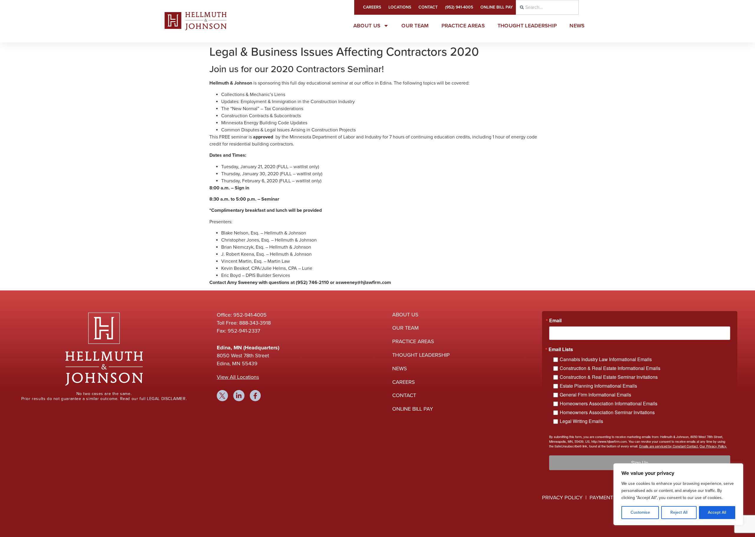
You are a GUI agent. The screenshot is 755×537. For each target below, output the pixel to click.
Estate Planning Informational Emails (598, 385)
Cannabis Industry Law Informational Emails (606, 359)
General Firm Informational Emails (595, 394)
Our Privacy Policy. (713, 446)
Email (555, 320)
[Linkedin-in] (238, 395)
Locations (399, 7)
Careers (372, 7)
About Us (366, 25)
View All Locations (238, 377)
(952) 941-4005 (459, 7)
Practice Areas (463, 25)
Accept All (717, 512)
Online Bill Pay (496, 7)
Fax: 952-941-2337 (238, 331)
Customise (640, 512)
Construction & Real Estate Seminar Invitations (609, 377)
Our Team (415, 25)
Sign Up (639, 462)
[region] (678, 494)
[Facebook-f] (255, 395)
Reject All (678, 512)
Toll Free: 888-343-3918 (244, 323)
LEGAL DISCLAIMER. (167, 398)
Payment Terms (610, 497)
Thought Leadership (527, 25)
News (577, 25)
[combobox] (547, 7)
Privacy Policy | (566, 497)
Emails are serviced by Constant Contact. (669, 446)
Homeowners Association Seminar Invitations (607, 412)
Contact (428, 7)
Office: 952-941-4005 (242, 315)
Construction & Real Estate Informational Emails (610, 368)
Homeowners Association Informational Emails (608, 403)
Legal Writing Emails (581, 421)
